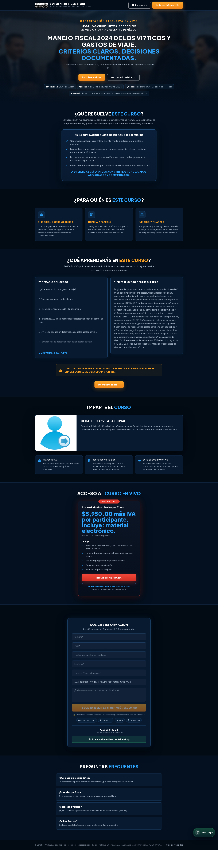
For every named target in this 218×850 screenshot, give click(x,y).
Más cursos (141, 5)
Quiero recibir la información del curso (110, 707)
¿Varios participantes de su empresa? (109, 587)
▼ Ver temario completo (53, 353)
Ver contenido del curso (123, 77)
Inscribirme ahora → (109, 384)
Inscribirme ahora (91, 77)
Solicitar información (167, 5)
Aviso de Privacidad (174, 845)
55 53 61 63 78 (110, 729)
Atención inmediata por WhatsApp (110, 739)
